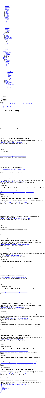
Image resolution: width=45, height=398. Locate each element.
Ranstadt (6, 25)
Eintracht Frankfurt (8, 38)
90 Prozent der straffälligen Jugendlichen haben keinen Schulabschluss (13, 277)
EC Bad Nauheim (8, 37)
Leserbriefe (7, 55)
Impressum (10, 86)
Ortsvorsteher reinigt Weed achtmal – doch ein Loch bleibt (11, 255)
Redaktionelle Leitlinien (4, 388)
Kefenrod (7, 18)
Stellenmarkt (7, 44)
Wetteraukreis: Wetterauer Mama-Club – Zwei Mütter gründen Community (14, 318)
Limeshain (7, 19)
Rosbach (6, 29)
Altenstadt (7, 6)
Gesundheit (10, 75)
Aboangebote (7, 53)
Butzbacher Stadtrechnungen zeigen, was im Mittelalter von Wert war (13, 156)
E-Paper (18, 103)
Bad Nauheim (7, 7)
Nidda (6, 21)
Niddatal (6, 22)
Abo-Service (22, 103)
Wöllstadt (7, 31)
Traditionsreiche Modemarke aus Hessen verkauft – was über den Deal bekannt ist (15, 328)
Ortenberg (7, 24)
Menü (1, 98)
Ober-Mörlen (7, 23)
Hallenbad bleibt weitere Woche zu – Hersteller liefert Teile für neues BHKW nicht (15, 218)
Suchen (2, 102)
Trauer (6, 45)
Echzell (6, 11)
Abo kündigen (3, 395)
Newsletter (9, 90)
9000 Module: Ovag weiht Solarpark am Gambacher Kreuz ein (12, 181)
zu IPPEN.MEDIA (27, 103)
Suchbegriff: (3, 100)
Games (9, 73)
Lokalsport (7, 36)
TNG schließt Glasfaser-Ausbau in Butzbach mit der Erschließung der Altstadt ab (15, 233)
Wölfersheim (7, 30)
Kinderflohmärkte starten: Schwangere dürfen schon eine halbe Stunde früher (14, 244)
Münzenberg (7, 20)
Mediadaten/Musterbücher (10, 47)
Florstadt (6, 12)
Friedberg (7, 13)
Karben (6, 17)
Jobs (1, 103)
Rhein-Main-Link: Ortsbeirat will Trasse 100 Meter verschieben (12, 339)
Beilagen (6, 49)
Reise (9, 77)
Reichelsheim (7, 27)
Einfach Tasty (10, 72)
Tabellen (6, 39)
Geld (8, 74)
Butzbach (7, 10)
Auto (8, 69)
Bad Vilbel (7, 8)
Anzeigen (2, 393)
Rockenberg (7, 28)
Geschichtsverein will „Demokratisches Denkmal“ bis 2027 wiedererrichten (14, 351)
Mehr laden (2, 385)
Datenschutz (10, 87)
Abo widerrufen (3, 396)
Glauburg (7, 15)
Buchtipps (9, 71)
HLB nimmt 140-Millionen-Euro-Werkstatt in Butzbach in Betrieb (12, 169)
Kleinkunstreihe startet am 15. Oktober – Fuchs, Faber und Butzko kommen (14, 384)
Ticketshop (33, 103)
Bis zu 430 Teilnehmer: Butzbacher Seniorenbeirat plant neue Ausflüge (13, 373)
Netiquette (9, 88)
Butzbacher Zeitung (8, 5)
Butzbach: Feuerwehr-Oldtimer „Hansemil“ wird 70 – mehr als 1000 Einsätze (14, 202)
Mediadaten (2, 392)
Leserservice (7, 54)
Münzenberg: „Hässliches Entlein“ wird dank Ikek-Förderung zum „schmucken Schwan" (17, 192)
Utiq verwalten (3, 390)
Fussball (6, 40)
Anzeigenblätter (11, 103)
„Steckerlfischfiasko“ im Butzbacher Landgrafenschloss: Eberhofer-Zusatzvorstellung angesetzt (18, 363)
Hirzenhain (7, 16)
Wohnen (9, 78)
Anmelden (6, 103)
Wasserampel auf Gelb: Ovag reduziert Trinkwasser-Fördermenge (12, 265)
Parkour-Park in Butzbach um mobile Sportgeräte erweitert (11, 142)
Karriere (9, 76)
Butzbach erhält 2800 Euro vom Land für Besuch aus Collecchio (12, 307)
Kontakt (9, 85)
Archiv (15, 103)
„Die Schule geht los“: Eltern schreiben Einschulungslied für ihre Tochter (13, 292)
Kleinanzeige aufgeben (9, 46)
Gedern (6, 14)
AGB (9, 89)
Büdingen (7, 9)
